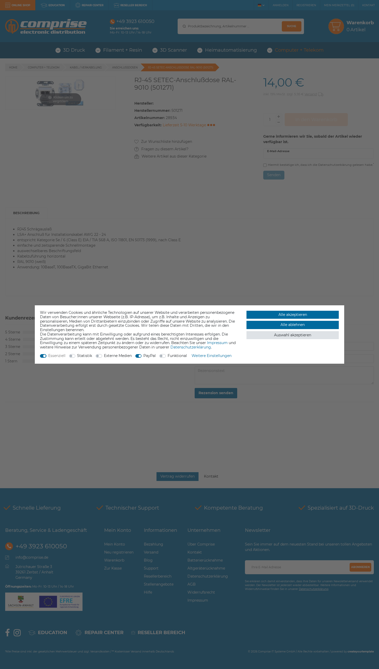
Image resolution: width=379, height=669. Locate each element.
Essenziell (56, 355)
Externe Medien (118, 355)
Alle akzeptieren (292, 314)
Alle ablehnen (293, 324)
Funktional (177, 355)
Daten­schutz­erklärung (190, 347)
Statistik (84, 355)
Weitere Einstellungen (212, 355)
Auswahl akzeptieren (292, 335)
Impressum (217, 342)
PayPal (149, 355)
